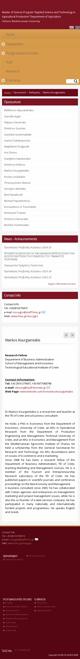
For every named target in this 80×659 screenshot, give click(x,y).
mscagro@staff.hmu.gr (27, 312)
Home (10, 34)
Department (12, 44)
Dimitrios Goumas (15, 128)
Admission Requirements (17, 614)
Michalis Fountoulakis (16, 225)
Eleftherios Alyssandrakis (19, 110)
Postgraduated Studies (20, 53)
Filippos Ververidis (15, 122)
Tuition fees (10, 622)
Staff (9, 62)
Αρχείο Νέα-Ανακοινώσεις (62, 283)
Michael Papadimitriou (17, 200)
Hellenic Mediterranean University (21, 21)
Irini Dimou (10, 152)
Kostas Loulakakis (14, 176)
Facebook (24, 649)
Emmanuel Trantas (15, 212)
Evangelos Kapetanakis (17, 158)
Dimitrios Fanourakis (16, 219)
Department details (14, 559)
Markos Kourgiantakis (16, 170)
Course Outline (12, 610)
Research (12, 71)
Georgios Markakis (15, 188)
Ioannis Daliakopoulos (17, 140)
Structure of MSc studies (16, 606)
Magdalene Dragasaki (16, 146)
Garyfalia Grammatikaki (17, 134)
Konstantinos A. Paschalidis (20, 206)
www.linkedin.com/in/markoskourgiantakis (46, 391)
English (71, 27)
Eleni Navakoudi (13, 194)
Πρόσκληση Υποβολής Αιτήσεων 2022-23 (27, 277)
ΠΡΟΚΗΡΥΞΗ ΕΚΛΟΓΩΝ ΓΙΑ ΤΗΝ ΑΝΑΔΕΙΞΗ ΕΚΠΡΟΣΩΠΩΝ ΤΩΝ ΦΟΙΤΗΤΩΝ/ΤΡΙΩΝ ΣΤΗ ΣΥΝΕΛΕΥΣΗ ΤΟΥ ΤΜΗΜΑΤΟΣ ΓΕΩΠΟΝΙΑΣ (39, 256)
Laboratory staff (44, 610)
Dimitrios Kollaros (14, 164)
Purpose (9, 602)
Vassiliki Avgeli (12, 116)
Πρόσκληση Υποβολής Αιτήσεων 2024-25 (27, 247)
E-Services (11, 80)
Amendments (11, 626)
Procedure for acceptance (16, 618)
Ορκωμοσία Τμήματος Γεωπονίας (23, 265)
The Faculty (42, 602)
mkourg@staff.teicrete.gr (30, 387)
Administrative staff (46, 606)
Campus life (10, 630)
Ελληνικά (77, 27)
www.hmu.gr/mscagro (24, 316)
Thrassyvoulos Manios (17, 182)
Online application (37, 555)
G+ (16, 649)
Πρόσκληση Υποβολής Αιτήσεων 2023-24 (27, 271)
